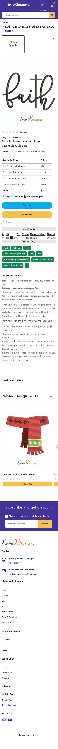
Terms (28, 735)
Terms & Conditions (9, 617)
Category (5, 678)
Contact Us (6, 639)
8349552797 (15, 563)
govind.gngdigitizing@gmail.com (23, 574)
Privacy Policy (7, 611)
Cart (3, 601)
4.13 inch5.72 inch (15, 184)
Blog (3, 606)
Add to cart (27, 214)
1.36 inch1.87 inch (15, 166)
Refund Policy (7, 622)
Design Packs (7, 672)
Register (5, 650)
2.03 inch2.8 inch (14, 172)
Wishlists (5, 595)
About (4, 590)
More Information (12, 275)
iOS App (8, 700)
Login (4, 645)
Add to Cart (27, 483)
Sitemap (36, 735)
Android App (10, 705)
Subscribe (45, 523)
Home (4, 667)
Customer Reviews (13, 380)
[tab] (13, 44)
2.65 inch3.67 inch (15, 178)
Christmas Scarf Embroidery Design (19, 474)
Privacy (22, 735)
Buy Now (27, 205)
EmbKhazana (18, 4)
